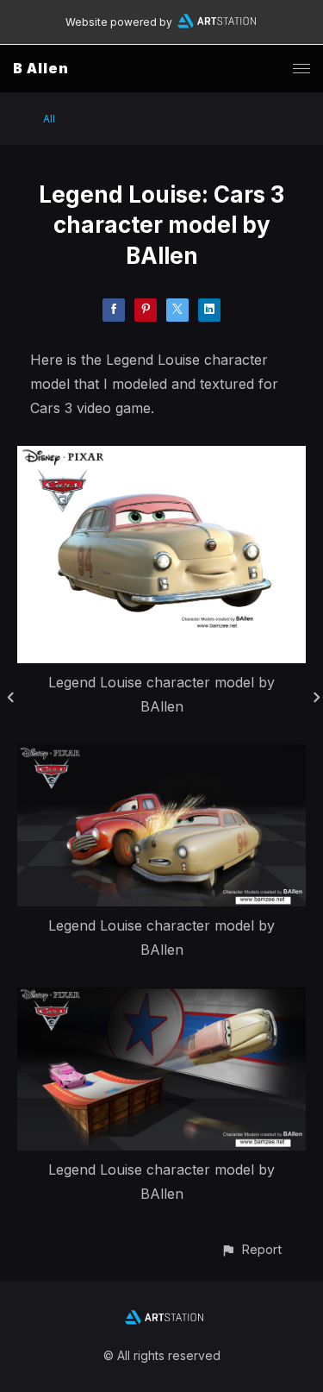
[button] (251, 1249)
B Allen (41, 68)
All (49, 118)
